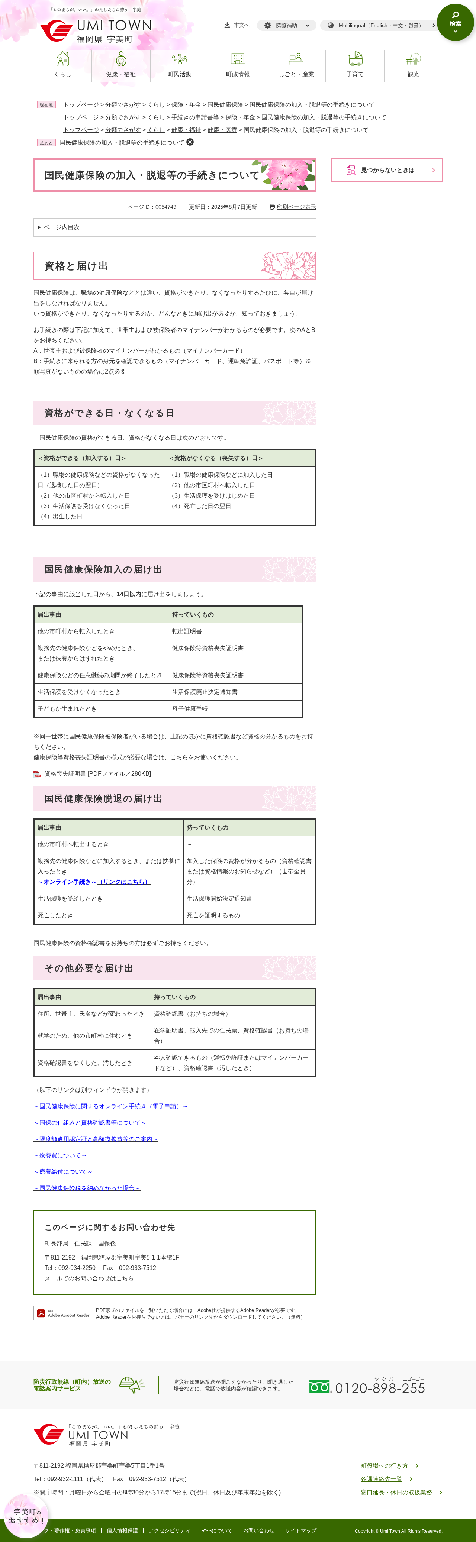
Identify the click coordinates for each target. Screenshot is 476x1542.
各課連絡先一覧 (381, 1479)
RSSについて (216, 1530)
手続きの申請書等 (195, 117)
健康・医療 (222, 130)
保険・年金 (186, 104)
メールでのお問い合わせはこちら (89, 1278)
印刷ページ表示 (296, 207)
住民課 (83, 1243)
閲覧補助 (286, 25)
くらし (156, 104)
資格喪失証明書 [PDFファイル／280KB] (98, 773)
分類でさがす (123, 104)
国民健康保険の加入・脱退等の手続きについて (122, 142)
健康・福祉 (186, 130)
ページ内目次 (62, 227)
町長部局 (56, 1243)
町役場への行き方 (384, 1465)
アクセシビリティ (169, 1530)
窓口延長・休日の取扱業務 (396, 1492)
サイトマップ (300, 1530)
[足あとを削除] (190, 142)
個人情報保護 (122, 1530)
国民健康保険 (225, 104)
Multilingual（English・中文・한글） (381, 25)
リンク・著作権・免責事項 (64, 1530)
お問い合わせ (258, 1530)
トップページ (81, 104)
